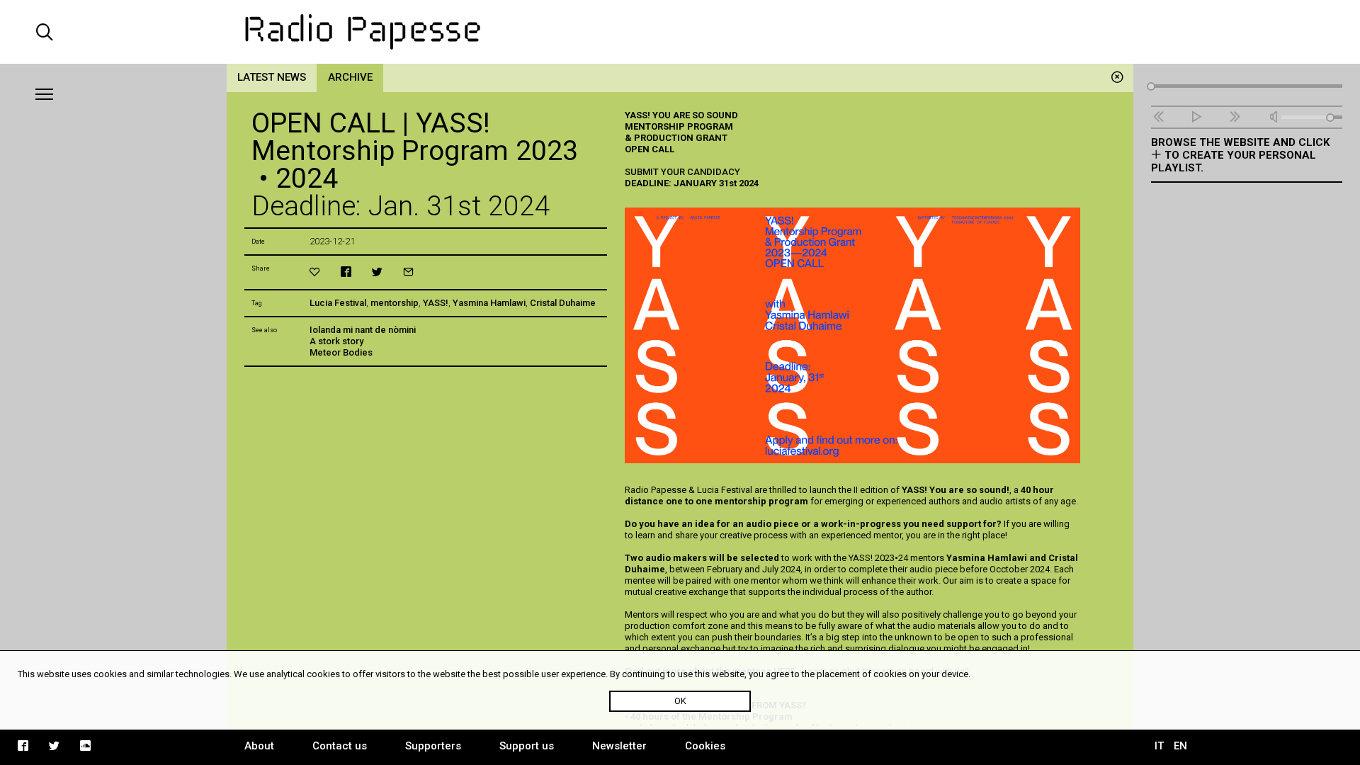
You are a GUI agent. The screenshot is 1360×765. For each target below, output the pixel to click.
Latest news (271, 77)
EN (1180, 746)
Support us (526, 746)
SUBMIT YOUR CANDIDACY (682, 171)
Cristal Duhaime (563, 303)
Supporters (433, 746)
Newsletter (619, 746)
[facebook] (346, 271)
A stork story (336, 341)
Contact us (339, 746)
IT (1159, 746)
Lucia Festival (338, 303)
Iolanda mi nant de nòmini (363, 329)
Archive (350, 77)
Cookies (705, 746)
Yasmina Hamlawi (489, 303)
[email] (408, 271)
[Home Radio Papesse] (680, 32)
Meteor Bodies (341, 352)
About (259, 746)
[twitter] (377, 271)
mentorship (394, 303)
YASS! (435, 303)
